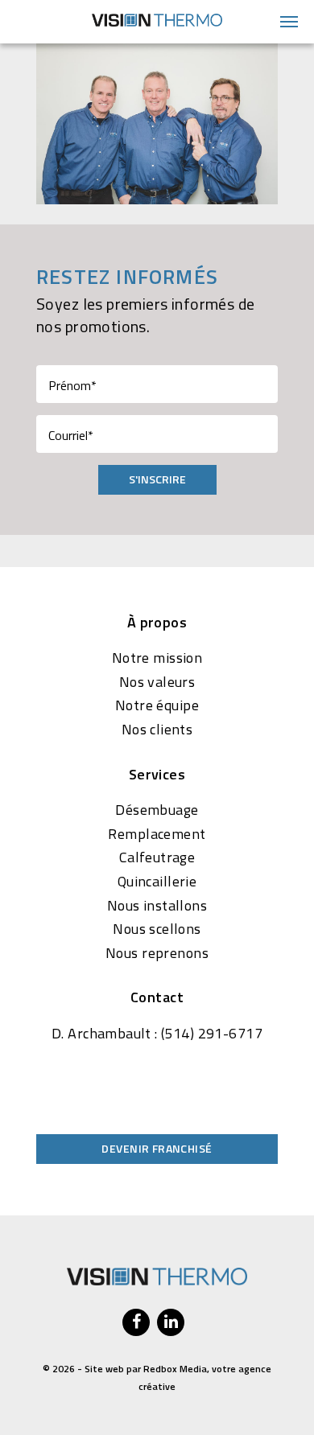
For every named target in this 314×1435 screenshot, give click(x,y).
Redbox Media (175, 1368)
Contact (157, 997)
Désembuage (156, 810)
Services (157, 774)
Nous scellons (156, 929)
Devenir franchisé (156, 1148)
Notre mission (157, 658)
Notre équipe (157, 705)
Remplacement (156, 834)
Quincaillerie (157, 881)
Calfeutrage (157, 857)
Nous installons (157, 906)
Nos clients (157, 729)
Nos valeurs (157, 682)
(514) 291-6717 (211, 1033)
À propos (157, 622)
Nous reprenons (157, 953)
